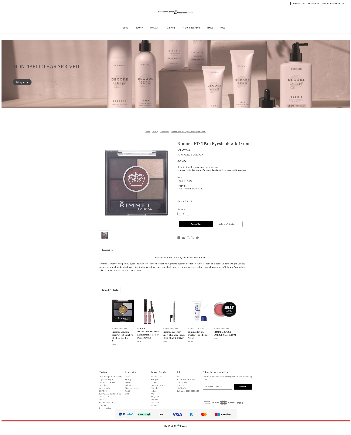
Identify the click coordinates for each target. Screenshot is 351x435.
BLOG (101, 399)
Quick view (123, 308)
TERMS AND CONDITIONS (110, 394)
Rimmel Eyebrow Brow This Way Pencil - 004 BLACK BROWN (174, 335)
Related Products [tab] (110, 290)
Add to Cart (123, 313)
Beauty (139, 28)
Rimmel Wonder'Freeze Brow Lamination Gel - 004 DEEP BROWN (148, 333)
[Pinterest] (197, 238)
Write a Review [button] (212, 167)
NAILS (210, 28)
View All (154, 405)
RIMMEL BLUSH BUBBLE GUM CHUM (225, 333)
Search (296, 3)
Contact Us (104, 397)
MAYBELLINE (156, 376)
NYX (153, 394)
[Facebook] (178, 238)
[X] (192, 238)
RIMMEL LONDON (158, 385)
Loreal (153, 382)
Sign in (325, 3)
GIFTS (126, 28)
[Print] (188, 238)
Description (107, 250)
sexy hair (155, 397)
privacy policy (105, 388)
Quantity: (181, 209)
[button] (22, 82)
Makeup (154, 28)
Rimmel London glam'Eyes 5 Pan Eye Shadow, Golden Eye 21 (122, 337)
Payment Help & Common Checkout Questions (107, 382)
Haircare (171, 28)
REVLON (154, 399)
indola (153, 391)
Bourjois (154, 379)
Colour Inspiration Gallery (110, 376)
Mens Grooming (191, 28)
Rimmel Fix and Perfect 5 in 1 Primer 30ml (199, 335)
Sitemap (102, 405)
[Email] (183, 238)
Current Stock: (184, 201)
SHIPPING (103, 391)
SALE (223, 28)
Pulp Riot (155, 402)
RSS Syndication (106, 402)
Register (336, 3)
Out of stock (174, 313)
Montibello (156, 388)
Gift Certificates (311, 3)
